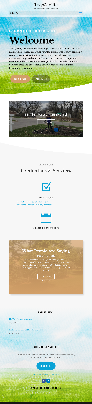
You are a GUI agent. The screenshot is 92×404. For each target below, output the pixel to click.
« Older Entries (15, 341)
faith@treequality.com (52, 374)
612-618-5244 (36, 374)
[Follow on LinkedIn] (48, 381)
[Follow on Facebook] (44, 381)
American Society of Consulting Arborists (34, 205)
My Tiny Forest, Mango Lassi (46, 114)
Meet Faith (41, 78)
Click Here (46, 276)
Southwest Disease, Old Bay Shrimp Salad (26, 330)
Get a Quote (20, 78)
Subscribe (46, 365)
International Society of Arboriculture (33, 202)
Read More (46, 122)
